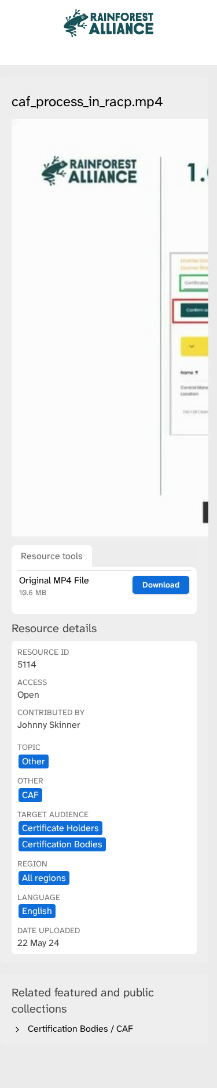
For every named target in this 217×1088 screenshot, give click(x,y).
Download (160, 584)
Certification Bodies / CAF (78, 1028)
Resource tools (52, 556)
